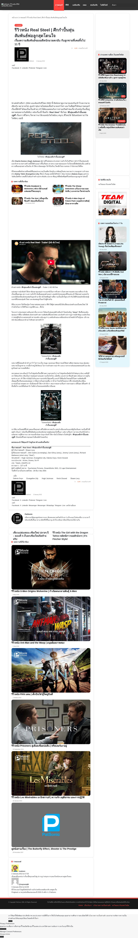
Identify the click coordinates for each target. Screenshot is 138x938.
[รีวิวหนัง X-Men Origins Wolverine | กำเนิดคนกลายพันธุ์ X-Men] (51, 567)
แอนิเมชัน (76, 5)
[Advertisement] (51, 85)
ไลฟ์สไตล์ (103, 5)
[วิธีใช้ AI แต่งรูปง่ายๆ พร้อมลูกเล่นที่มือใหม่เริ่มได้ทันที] (112, 345)
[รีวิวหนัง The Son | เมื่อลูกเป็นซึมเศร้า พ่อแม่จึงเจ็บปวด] (17, 201)
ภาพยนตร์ (59, 5)
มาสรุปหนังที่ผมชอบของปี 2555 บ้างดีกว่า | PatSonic (37, 892)
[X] (31, 523)
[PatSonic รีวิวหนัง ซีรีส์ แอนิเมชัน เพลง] (12, 5)
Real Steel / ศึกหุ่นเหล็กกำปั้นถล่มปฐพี (37, 448)
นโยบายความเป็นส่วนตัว (102, 905)
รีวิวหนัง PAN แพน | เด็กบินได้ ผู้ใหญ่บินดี (32, 694)
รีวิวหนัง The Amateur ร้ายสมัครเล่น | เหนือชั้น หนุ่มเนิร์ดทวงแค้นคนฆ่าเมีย (112, 127)
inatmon (22, 871)
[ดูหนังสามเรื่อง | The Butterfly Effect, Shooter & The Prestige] (51, 825)
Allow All (3, 929)
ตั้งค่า (36, 918)
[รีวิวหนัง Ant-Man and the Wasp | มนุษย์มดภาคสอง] (51, 619)
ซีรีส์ (67, 5)
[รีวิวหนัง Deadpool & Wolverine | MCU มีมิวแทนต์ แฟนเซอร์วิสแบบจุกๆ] (17, 188)
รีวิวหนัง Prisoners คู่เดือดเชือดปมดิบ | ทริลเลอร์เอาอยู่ (39, 745)
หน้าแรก (15, 17)
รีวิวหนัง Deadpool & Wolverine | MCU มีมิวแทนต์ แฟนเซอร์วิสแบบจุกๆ (35, 188)
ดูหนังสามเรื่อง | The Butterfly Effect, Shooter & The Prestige (44, 848)
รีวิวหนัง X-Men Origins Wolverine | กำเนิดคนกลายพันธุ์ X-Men (44, 591)
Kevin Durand (62, 478)
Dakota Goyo (18, 478)
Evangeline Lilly (32, 174)
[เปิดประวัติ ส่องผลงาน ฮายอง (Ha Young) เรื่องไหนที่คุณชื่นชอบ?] (112, 234)
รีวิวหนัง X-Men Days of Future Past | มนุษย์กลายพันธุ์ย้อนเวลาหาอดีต (77, 201)
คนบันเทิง (93, 5)
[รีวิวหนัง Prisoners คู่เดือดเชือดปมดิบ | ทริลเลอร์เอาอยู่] (51, 722)
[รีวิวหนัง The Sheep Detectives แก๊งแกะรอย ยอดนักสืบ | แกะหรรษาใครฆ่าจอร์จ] (58, 188)
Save (2, 937)
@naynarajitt (24, 884)
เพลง (84, 5)
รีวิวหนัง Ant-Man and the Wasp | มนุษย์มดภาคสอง (38, 642)
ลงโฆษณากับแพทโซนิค (106, 184)
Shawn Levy (30, 450)
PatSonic (31, 61)
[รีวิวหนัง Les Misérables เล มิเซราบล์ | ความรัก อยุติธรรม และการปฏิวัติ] (51, 773)
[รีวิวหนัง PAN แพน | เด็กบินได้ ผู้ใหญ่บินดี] (51, 670)
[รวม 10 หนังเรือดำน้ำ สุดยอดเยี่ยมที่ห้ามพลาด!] (112, 289)
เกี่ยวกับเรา (88, 905)
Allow (10, 921)
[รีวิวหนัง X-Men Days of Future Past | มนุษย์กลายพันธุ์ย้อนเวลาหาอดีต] (58, 201)
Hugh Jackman (34, 161)
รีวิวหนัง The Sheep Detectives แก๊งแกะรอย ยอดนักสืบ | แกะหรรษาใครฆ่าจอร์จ (77, 188)
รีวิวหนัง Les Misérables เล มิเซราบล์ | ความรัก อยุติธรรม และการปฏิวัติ (48, 797)
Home (80, 905)
